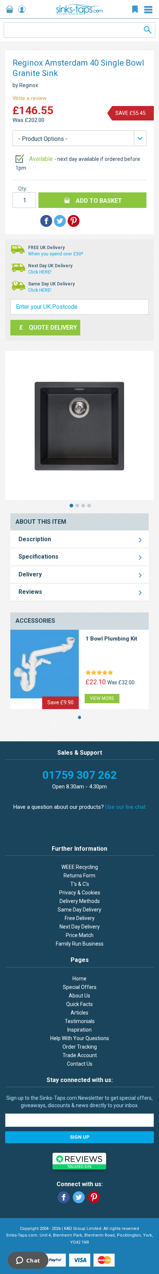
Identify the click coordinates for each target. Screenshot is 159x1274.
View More (102, 698)
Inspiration (79, 1030)
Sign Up (79, 1137)
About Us (79, 996)
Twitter (79, 1197)
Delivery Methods (80, 901)
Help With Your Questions (79, 1038)
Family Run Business (80, 944)
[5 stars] (100, 673)
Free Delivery (80, 918)
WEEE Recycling (79, 867)
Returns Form (79, 875)
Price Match (80, 935)
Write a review (30, 98)
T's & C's (79, 884)
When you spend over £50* (55, 254)
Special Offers (80, 987)
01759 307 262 (80, 774)
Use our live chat (125, 807)
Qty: (22, 189)
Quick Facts (79, 1004)
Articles (79, 1013)
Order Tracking (79, 1047)
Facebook (64, 1197)
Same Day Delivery (79, 910)
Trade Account (79, 1055)
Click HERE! (39, 272)
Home (79, 979)
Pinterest (94, 1197)
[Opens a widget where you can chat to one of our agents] (27, 1261)
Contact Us (79, 1064)
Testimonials (80, 1021)
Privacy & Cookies (79, 893)
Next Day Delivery (80, 927)
